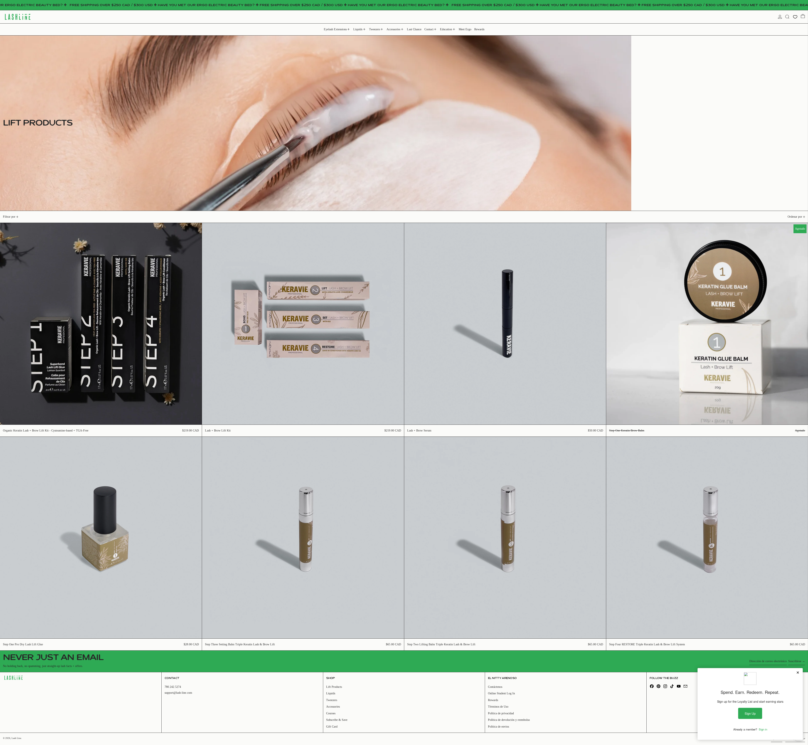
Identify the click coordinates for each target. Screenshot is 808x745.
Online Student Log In (501, 693)
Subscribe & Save (336, 719)
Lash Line (16, 738)
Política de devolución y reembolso (509, 719)
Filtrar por (9, 216)
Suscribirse (794, 661)
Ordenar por (795, 216)
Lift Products (334, 686)
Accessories (333, 706)
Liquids (330, 693)
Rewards (493, 700)
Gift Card (332, 726)
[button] (787, 17)
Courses (330, 713)
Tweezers (331, 700)
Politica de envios (498, 726)
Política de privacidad (501, 713)
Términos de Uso (498, 706)
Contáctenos (495, 686)
